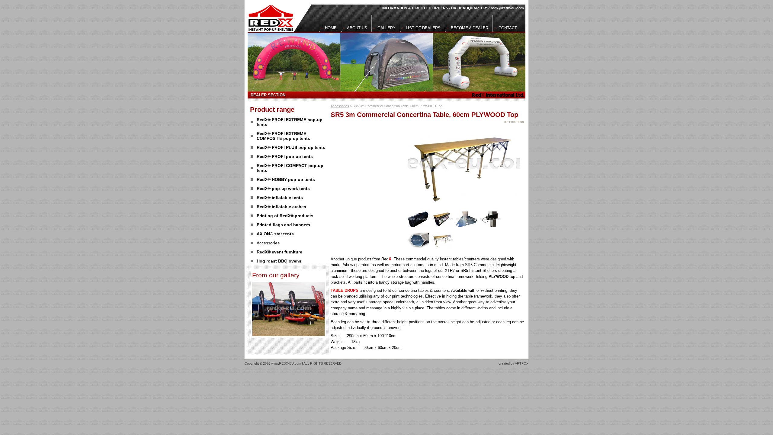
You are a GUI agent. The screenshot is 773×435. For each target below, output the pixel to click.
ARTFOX (521, 363)
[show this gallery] (288, 334)
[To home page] (269, 16)
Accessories (340, 106)
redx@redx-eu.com (507, 8)
